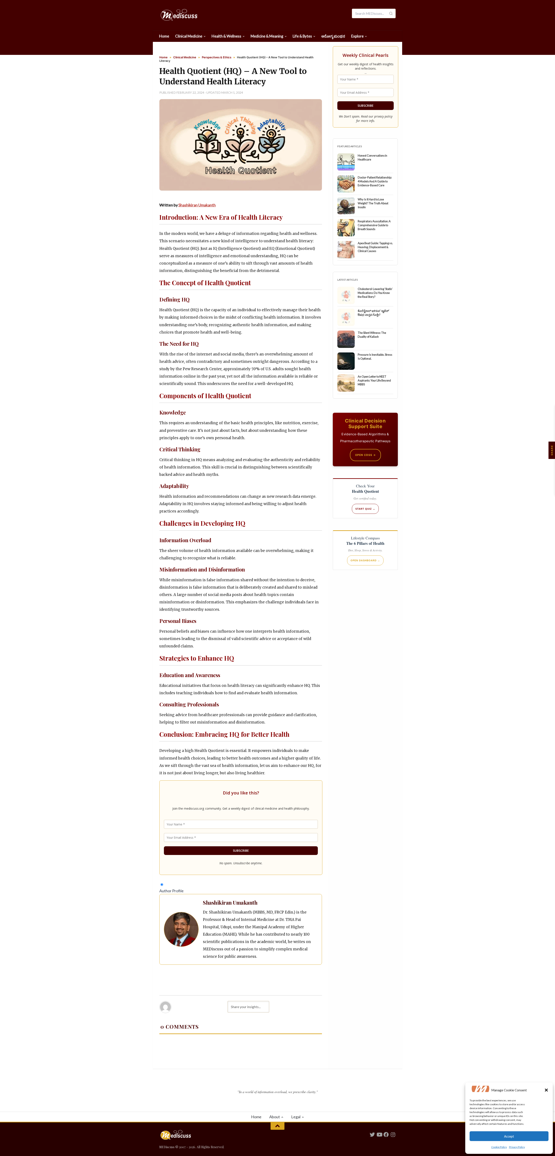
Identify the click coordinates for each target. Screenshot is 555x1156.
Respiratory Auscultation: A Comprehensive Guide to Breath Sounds (374, 225)
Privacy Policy (517, 1147)
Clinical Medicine (188, 36)
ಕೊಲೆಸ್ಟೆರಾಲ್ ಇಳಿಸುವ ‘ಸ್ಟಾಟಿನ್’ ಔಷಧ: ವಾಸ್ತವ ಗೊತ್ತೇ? (373, 312)
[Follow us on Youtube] (379, 1134)
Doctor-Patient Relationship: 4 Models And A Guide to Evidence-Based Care (375, 181)
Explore (357, 36)
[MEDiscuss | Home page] (178, 15)
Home (164, 36)
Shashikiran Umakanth (197, 205)
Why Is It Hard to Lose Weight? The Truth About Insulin (373, 203)
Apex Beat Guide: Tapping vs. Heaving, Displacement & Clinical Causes (375, 247)
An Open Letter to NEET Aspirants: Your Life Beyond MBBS (374, 380)
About (274, 1116)
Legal (295, 1116)
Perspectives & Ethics (216, 57)
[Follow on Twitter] (372, 1134)
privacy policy (383, 116)
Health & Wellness (226, 36)
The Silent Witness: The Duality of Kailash (372, 334)
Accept (509, 1136)
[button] (546, 1090)
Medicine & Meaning (267, 36)
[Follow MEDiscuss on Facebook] (386, 1134)
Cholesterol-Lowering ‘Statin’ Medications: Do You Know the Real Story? (375, 292)
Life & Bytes (302, 36)
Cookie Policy (499, 1147)
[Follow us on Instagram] (393, 1134)
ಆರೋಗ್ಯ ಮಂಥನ (333, 36)
